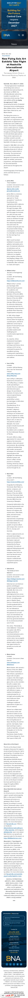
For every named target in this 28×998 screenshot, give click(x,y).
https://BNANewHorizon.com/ (13, 838)
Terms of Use (14, 987)
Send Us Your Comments (14, 934)
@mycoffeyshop (12, 375)
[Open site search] (19, 35)
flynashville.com (11, 824)
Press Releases (6, 55)
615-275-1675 (14, 932)
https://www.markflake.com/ (15, 482)
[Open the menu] (22, 35)
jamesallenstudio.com (13, 191)
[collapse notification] (24, 9)
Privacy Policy (17, 985)
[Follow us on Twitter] (10, 964)
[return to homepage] (7, 35)
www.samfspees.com (13, 662)
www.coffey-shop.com (13, 373)
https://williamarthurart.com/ (16, 281)
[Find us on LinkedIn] (17, 964)
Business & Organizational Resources (12, 918)
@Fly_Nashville (9, 830)
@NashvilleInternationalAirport (13, 828)
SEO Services (16, 996)
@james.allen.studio (13, 189)
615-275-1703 (14, 952)
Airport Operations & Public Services (12, 923)
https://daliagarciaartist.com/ (15, 579)
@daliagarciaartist (12, 581)
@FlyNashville (8, 832)
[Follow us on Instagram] (14, 964)
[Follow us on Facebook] (7, 964)
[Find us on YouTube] (21, 964)
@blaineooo (10, 664)
